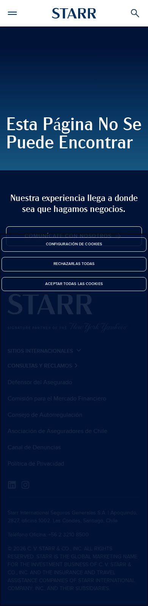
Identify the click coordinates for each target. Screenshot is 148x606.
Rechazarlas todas (74, 264)
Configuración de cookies (74, 244)
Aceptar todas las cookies (73, 284)
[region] (74, 420)
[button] (12, 12)
